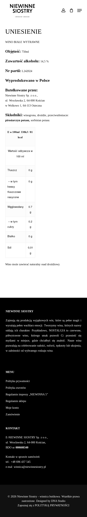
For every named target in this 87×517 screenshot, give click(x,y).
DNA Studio (58, 500)
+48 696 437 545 (20, 461)
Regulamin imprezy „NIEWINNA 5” (27, 394)
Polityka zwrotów (16, 387)
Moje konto (12, 407)
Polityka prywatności (18, 381)
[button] (79, 10)
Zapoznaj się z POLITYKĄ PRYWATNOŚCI (43, 505)
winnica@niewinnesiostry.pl (30, 466)
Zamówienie (13, 414)
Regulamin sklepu (16, 401)
